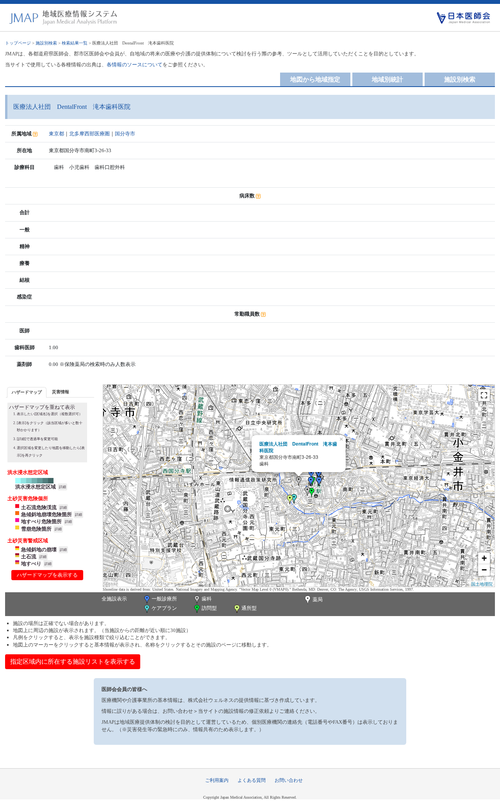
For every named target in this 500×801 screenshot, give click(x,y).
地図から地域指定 (315, 79)
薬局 (317, 599)
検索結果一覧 (75, 43)
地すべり (31, 564)
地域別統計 (387, 79)
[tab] (26, 392)
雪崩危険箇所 (36, 529)
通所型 (249, 608)
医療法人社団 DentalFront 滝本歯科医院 (298, 447)
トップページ (18, 43)
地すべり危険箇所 (41, 521)
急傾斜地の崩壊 (39, 549)
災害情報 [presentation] (60, 391)
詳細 (62, 487)
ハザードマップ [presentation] (27, 392)
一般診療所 (164, 599)
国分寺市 (125, 134)
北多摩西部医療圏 (89, 134)
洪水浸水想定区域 (35, 487)
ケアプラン (164, 608)
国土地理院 (482, 584)
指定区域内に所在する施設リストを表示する (72, 661)
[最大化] (484, 395)
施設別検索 (46, 43)
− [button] (484, 570)
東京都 (56, 134)
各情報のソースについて (134, 64)
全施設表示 (114, 599)
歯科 (207, 599)
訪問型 (209, 608)
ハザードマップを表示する (47, 575)
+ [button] (484, 558)
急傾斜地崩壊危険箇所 (46, 514)
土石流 (28, 556)
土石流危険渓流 (39, 507)
